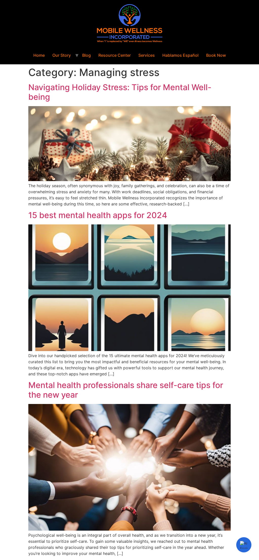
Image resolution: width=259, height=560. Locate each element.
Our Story (61, 55)
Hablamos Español (180, 55)
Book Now (216, 55)
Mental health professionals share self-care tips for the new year (125, 390)
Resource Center (114, 55)
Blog (86, 55)
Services (146, 55)
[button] (243, 544)
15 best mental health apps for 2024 (97, 215)
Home (39, 55)
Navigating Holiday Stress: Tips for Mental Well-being (119, 92)
